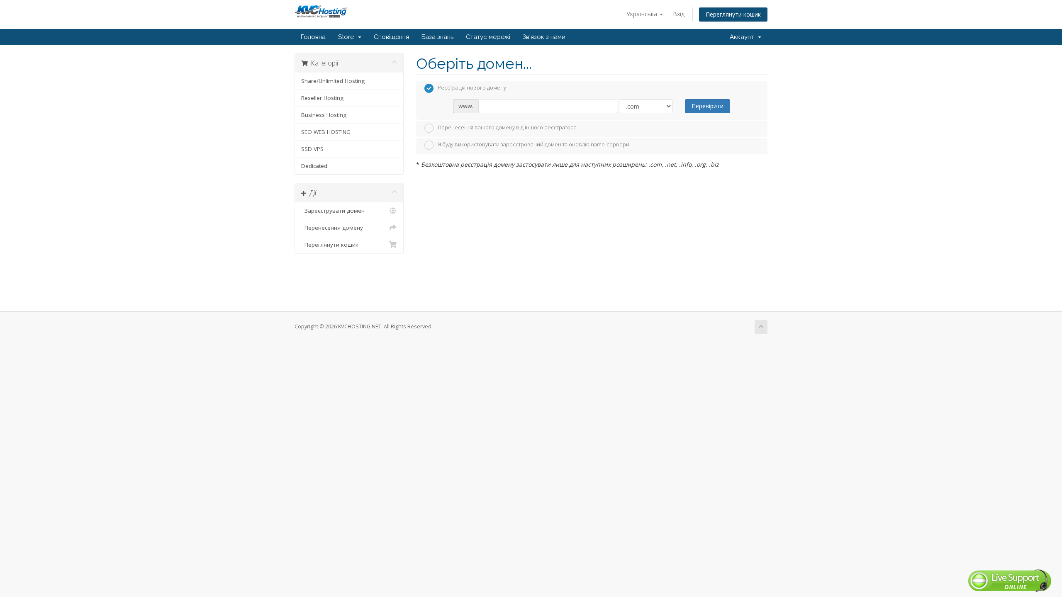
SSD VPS (312, 149)
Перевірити (707, 106)
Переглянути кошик (733, 14)
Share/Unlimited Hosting (333, 81)
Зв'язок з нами (544, 37)
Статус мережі (488, 37)
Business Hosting (323, 115)
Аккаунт (743, 37)
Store (347, 37)
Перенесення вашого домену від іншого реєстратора (507, 127)
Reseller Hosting (322, 98)
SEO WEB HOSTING (326, 132)
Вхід (678, 14)
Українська (642, 14)
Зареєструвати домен (333, 210)
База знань (437, 37)
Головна (313, 37)
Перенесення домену (332, 227)
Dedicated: (315, 166)
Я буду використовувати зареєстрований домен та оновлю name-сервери (533, 144)
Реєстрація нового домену (472, 88)
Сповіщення (391, 37)
